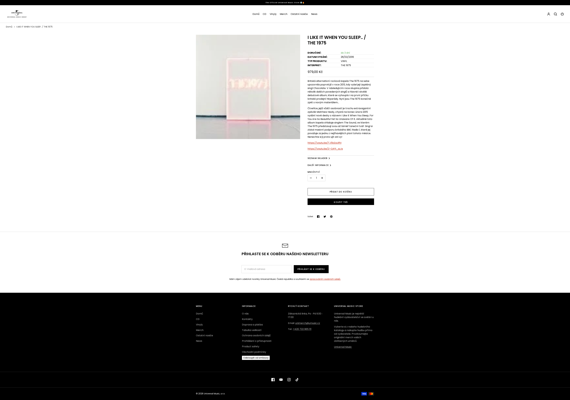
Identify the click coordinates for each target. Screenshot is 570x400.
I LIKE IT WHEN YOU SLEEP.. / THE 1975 (34, 26)
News (314, 14)
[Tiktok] (297, 379)
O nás (245, 313)
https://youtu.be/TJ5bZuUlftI (324, 143)
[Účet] (548, 14)
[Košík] (562, 14)
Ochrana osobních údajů (256, 335)
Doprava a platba (252, 324)
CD (264, 14)
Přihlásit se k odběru (311, 269)
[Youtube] (281, 379)
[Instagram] (289, 379)
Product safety (250, 346)
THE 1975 (346, 65)
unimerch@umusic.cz (307, 323)
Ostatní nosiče (299, 14)
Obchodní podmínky (254, 352)
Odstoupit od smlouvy (256, 357)
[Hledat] (555, 14)
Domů (255, 14)
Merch (283, 14)
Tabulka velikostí (252, 330)
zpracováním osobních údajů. (325, 279)
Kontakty (247, 319)
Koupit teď (341, 202)
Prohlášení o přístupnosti (256, 341)
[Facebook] (273, 379)
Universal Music (343, 347)
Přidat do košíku (341, 191)
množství (314, 172)
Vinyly (273, 14)
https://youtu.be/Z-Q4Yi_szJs (325, 148)
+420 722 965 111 (302, 329)
